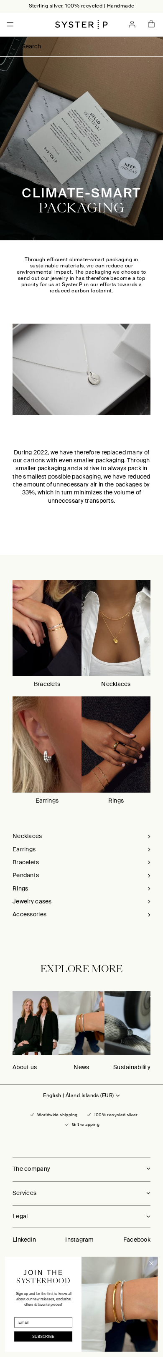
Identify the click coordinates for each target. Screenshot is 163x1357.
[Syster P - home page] (81, 24)
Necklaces (116, 684)
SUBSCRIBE (43, 1337)
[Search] (10, 47)
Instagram (79, 1239)
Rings (116, 800)
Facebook (136, 1239)
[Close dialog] (151, 1263)
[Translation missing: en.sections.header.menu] (7, 24)
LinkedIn (24, 1239)
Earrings (47, 800)
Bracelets (47, 684)
